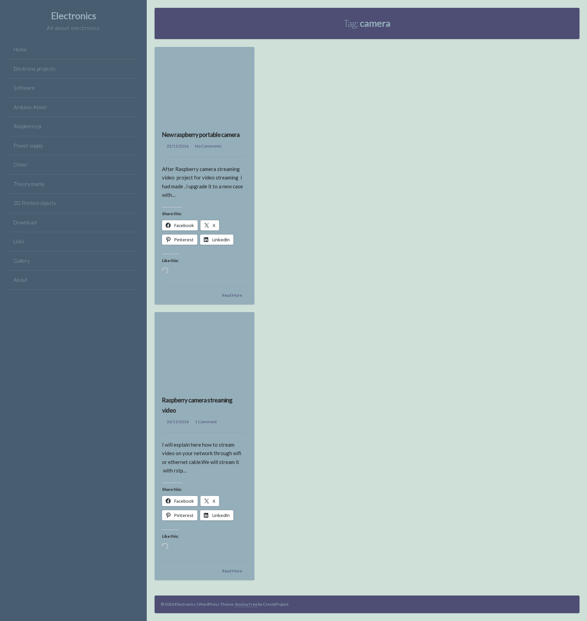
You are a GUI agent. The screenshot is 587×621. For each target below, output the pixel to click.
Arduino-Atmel (30, 107)
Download (25, 222)
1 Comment (206, 421)
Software (24, 88)
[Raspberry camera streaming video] (205, 349)
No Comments (208, 146)
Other (21, 164)
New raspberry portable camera (200, 134)
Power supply (28, 145)
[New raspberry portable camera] (205, 84)
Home (20, 49)
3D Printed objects (35, 203)
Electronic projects (34, 69)
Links (19, 241)
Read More (232, 295)
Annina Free (246, 604)
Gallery (22, 261)
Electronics (73, 15)
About (21, 280)
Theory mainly (29, 184)
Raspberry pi (27, 126)
